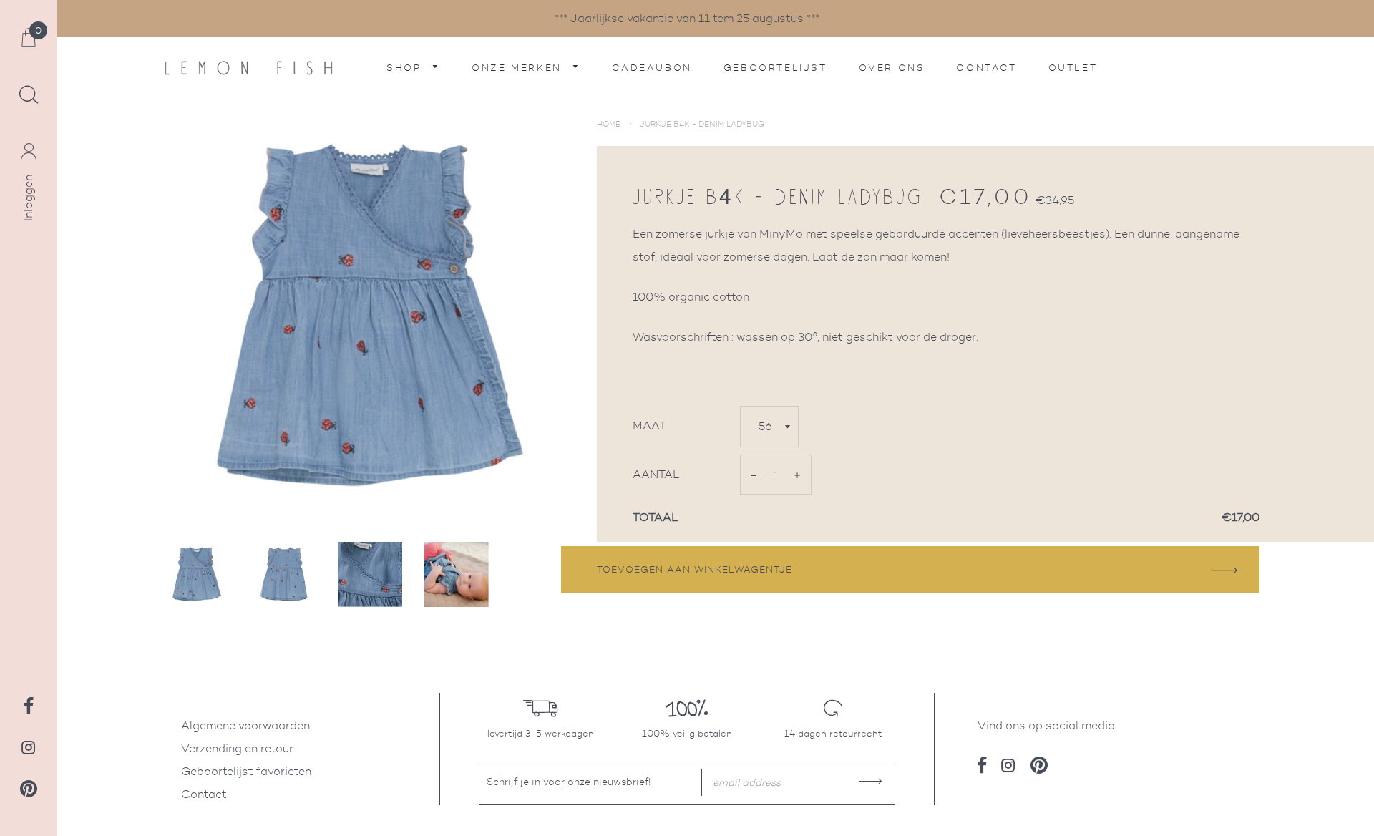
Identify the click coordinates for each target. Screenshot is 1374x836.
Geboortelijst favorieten (246, 771)
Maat (649, 425)
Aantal (656, 474)
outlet (1073, 67)
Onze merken (519, 67)
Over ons (892, 67)
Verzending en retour (237, 748)
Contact (986, 67)
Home (608, 124)
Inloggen (28, 198)
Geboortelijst (775, 67)
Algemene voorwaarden (245, 725)
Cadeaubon (651, 67)
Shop (406, 67)
